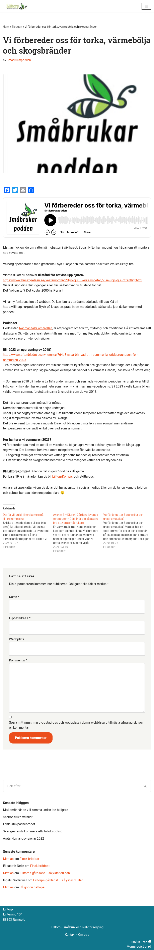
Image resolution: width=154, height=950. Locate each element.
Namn (14, 597)
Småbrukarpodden (19, 60)
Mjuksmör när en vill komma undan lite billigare (35, 810)
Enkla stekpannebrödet (19, 824)
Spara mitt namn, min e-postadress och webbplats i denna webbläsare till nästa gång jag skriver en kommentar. (76, 725)
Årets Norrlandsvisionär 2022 (23, 838)
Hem (6, 26)
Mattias (8, 859)
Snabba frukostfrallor (17, 817)
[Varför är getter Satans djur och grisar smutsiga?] (128, 531)
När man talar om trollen (35, 328)
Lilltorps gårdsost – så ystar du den (45, 873)
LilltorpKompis (62, 476)
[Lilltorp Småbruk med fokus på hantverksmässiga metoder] (17, 6)
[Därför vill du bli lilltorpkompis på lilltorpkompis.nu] (28, 531)
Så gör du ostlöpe (32, 887)
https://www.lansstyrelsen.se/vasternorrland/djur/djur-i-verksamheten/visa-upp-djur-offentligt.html (72, 280)
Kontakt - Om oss (77, 935)
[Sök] (145, 786)
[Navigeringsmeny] (146, 6)
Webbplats (16, 639)
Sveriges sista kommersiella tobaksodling (32, 831)
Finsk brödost (29, 859)
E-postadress (19, 618)
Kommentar (18, 660)
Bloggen (17, 26)
